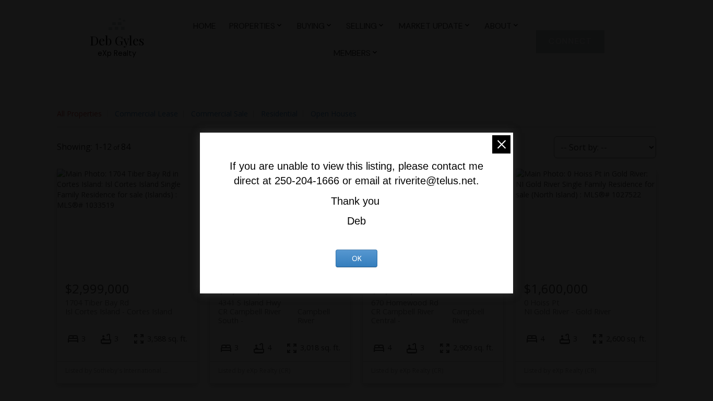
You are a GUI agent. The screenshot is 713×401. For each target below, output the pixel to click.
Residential (279, 114)
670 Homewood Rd (427, 307)
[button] (570, 41)
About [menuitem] (498, 25)
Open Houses (333, 114)
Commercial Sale (219, 114)
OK (357, 258)
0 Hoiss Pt (567, 307)
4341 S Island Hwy (274, 307)
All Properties (79, 114)
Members (352, 53)
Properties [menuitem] (252, 25)
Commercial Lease (146, 114)
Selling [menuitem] (361, 25)
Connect (570, 41)
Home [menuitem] (204, 25)
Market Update (431, 25)
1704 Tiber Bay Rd (118, 307)
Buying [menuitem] (311, 25)
